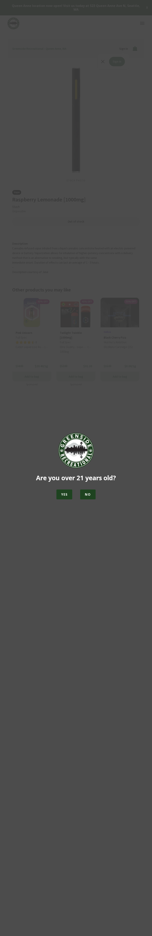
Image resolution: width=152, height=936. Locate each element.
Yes (64, 494)
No (88, 494)
